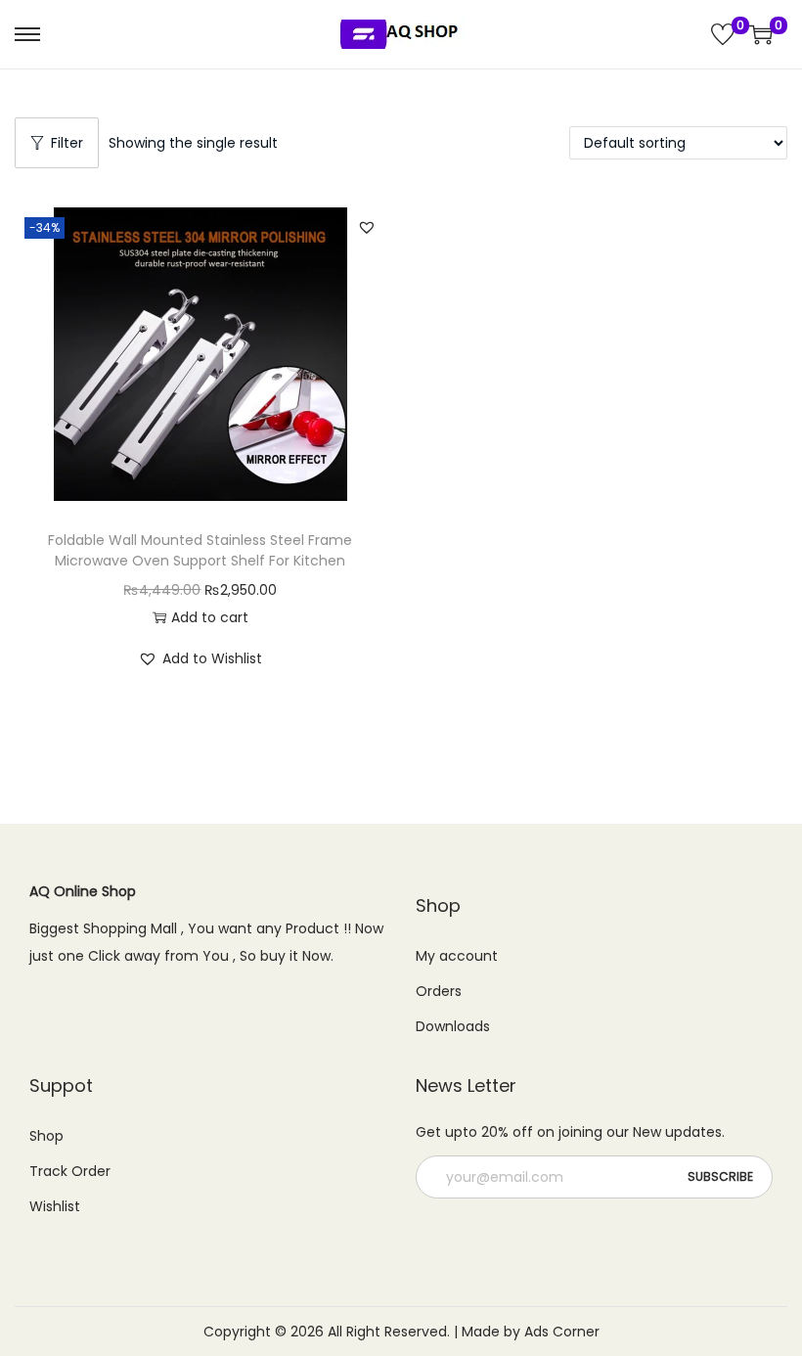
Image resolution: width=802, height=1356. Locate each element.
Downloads (453, 1026)
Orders (439, 991)
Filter (67, 143)
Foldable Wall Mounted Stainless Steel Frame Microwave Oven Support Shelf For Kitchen (200, 550)
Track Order (70, 1171)
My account (457, 956)
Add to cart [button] (209, 617)
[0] (723, 34)
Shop (46, 1136)
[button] (366, 227)
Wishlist (54, 1206)
